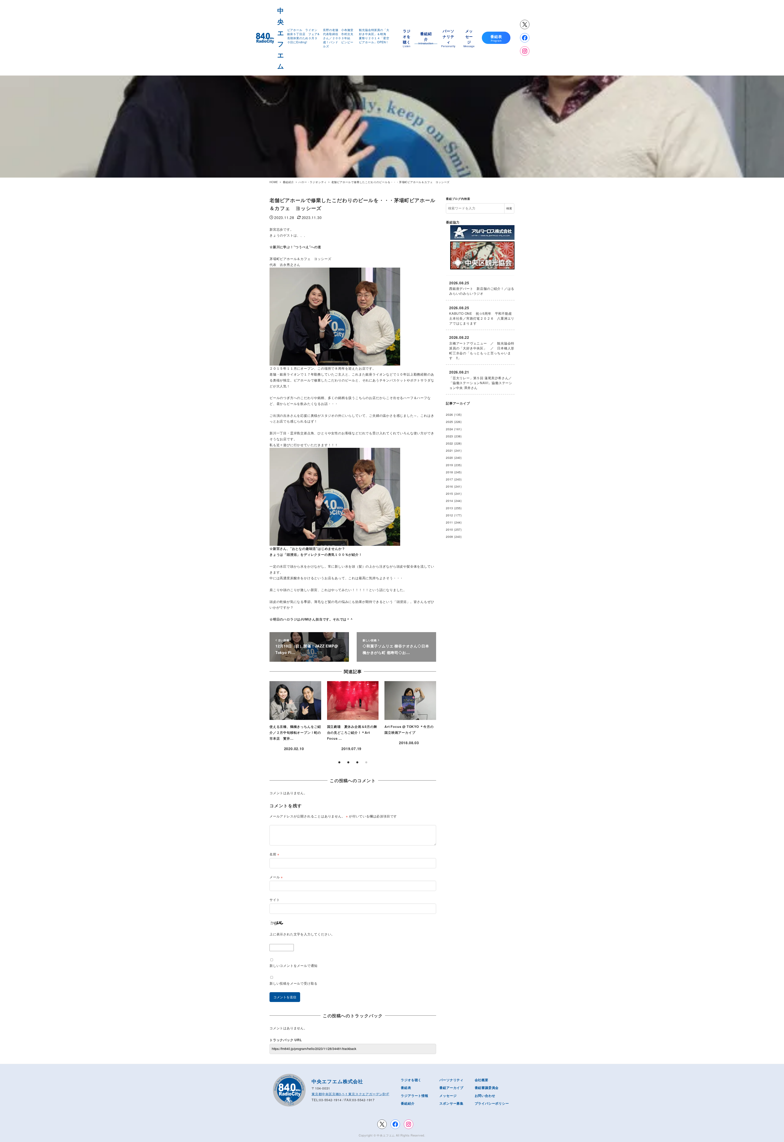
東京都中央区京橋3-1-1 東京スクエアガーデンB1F (350, 1094)
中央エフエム (386, 1135)
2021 (449, 450)
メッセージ (448, 1095)
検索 (509, 208)
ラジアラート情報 (414, 1095)
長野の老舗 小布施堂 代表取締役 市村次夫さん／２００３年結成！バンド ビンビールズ (339, 38)
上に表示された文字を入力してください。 (302, 934)
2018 (449, 472)
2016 (449, 486)
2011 (449, 522)
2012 (449, 515)
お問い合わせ (485, 1095)
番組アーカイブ (451, 1087)
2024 (449, 429)
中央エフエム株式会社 (337, 1081)
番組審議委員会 (487, 1087)
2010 (449, 529)
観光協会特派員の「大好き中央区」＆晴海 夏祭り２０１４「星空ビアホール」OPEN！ (374, 36)
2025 (449, 422)
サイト (275, 899)
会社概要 (481, 1080)
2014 (449, 501)
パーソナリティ (451, 1080)
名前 (274, 854)
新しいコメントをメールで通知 (293, 965)
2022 (449, 443)
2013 (449, 508)
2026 (449, 415)
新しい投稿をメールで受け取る (293, 983)
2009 (449, 537)
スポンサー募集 (451, 1103)
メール (276, 877)
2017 (449, 479)
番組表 (406, 1087)
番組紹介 (407, 1103)
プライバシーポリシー (492, 1103)
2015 (449, 493)
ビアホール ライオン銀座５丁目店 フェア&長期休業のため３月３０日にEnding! (303, 36)
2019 (449, 465)
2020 (449, 458)
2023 (449, 436)
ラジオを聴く (411, 1080)
